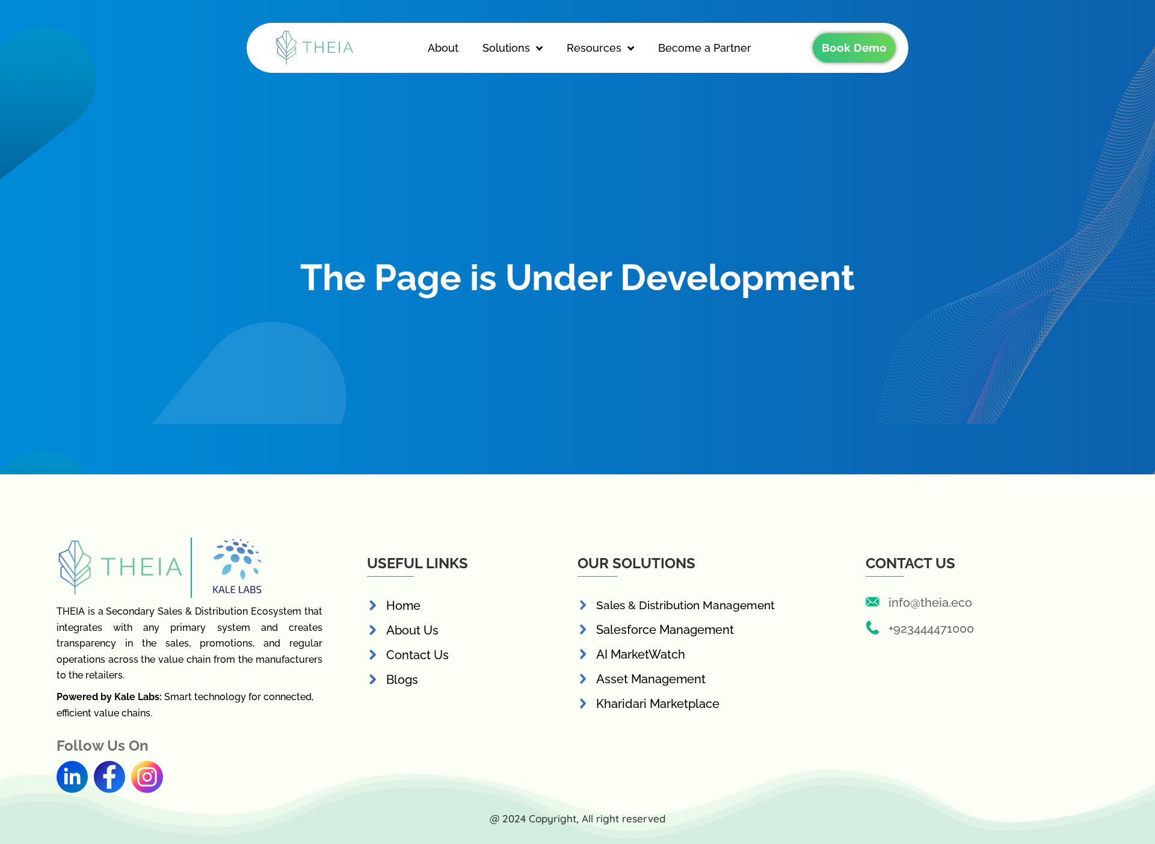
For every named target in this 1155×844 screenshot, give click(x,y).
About (443, 48)
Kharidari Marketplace (657, 704)
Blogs (402, 679)
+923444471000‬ (931, 628)
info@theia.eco (930, 602)
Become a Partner (704, 48)
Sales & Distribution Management (685, 605)
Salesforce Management (665, 629)
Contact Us (417, 655)
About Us (412, 630)
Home (403, 605)
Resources (594, 48)
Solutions (506, 48)
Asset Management (651, 679)
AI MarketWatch (640, 654)
